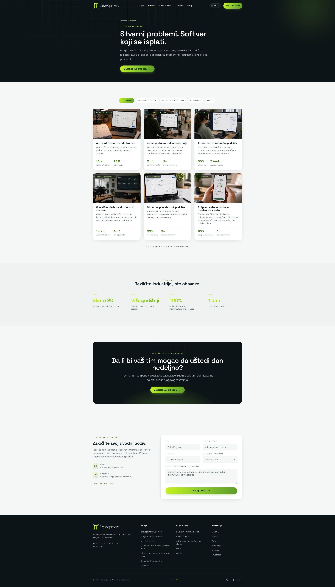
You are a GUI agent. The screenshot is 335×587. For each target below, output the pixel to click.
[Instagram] (226, 579)
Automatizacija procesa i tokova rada (155, 547)
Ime (167, 441)
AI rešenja (145, 565)
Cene (178, 548)
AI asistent (195, 100)
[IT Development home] (106, 6)
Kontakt (215, 550)
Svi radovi (126, 100)
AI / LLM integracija (149, 541)
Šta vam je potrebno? (213, 454)
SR (177, 580)
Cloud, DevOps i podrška (151, 561)
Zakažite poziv (233, 5)
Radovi (151, 5)
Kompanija (170, 454)
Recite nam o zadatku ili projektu (182, 466)
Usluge (140, 5)
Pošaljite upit (200, 490)
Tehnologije (217, 545)
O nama (179, 5)
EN (173, 580)
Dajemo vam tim (183, 536)
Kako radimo (165, 5)
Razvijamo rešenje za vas (187, 532)
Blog (189, 5)
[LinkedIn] (239, 579)
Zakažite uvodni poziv (135, 68)
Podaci (210, 100)
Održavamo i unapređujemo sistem (188, 542)
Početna (123, 21)
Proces (179, 553)
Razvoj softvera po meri (151, 532)
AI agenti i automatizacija (152, 536)
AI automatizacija (147, 100)
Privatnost (216, 555)
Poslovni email (210, 441)
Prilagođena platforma (173, 100)
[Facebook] (233, 579)
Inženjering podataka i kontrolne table (155, 554)
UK (181, 580)
